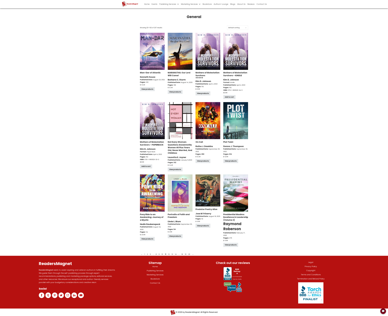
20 (189, 254)
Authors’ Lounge (221, 4)
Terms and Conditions (311, 274)
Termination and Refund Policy (311, 278)
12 (169, 254)
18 (182, 254)
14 (176, 254)
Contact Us (262, 4)
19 (185, 254)
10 (162, 254)
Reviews (251, 4)
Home (147, 4)
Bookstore (207, 4)
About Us (241, 4)
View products (147, 89)
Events (154, 4)
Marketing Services (189, 4)
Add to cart (229, 97)
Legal (310, 262)
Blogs (232, 4)
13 (172, 254)
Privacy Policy (311, 266)
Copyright (310, 270)
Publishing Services (167, 4)
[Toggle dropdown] (178, 4)
